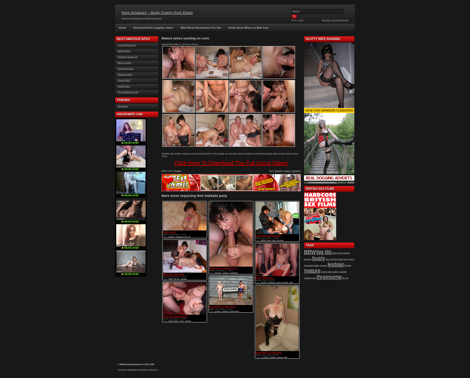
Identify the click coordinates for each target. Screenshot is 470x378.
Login (301, 20)
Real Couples (124, 63)
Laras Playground (126, 45)
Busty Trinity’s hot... (264, 278)
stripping (179, 237)
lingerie (172, 237)
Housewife (308, 265)
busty (268, 240)
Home (122, 27)
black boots (174, 321)
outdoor (225, 311)
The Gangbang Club (128, 92)
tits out (187, 237)
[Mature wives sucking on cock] (231, 266)
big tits (177, 279)
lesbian (184, 279)
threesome (234, 311)
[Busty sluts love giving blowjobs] (277, 233)
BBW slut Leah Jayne (173, 274)
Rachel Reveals (126, 69)
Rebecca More (125, 74)
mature (287, 171)
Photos (177, 171)
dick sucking (277, 240)
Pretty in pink (169, 232)
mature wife (282, 357)
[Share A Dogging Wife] (329, 182)
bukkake (272, 282)
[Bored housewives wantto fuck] (329, 112)
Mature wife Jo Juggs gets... (269, 352)
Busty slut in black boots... (175, 316)
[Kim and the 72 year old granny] (231, 304)
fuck (182, 321)
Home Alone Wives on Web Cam (248, 27)
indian (316, 265)
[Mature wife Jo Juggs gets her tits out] (277, 350)
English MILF (124, 80)
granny (218, 311)
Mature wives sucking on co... (223, 268)
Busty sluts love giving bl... (268, 236)
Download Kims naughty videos (153, 27)
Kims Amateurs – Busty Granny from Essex (157, 13)
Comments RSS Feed (339, 20)
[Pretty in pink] (185, 230)
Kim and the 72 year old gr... (223, 306)
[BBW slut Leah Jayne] (185, 272)
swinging (296, 171)
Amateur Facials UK (128, 57)
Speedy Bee (124, 86)
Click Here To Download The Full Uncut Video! (231, 163)
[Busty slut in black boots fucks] (185, 314)
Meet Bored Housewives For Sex (201, 27)
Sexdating (123, 106)
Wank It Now (124, 51)
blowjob (279, 171)
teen (291, 282)
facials (285, 282)
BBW (263, 240)
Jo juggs (265, 357)
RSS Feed (326, 20)
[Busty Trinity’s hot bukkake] (277, 276)
